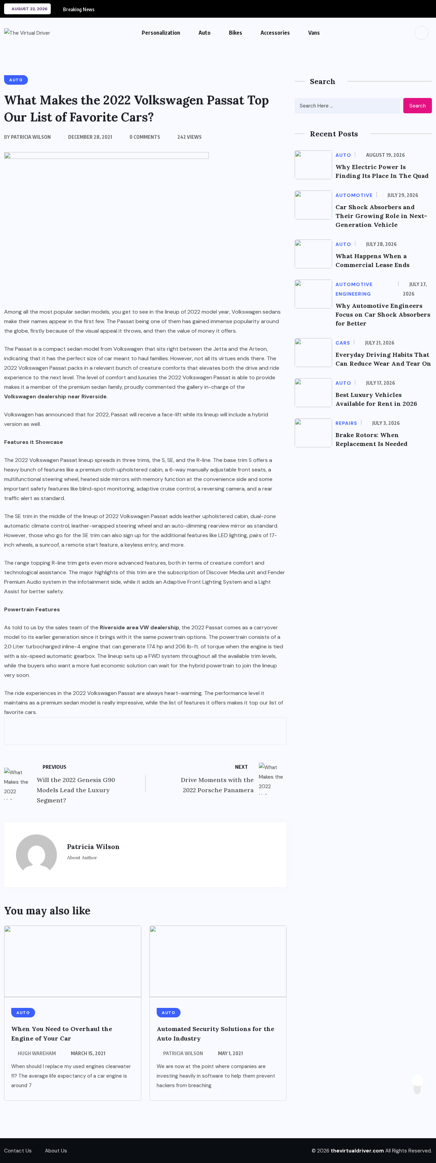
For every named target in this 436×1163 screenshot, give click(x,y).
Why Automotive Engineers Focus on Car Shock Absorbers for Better (383, 314)
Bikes (235, 32)
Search (417, 105)
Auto (205, 32)
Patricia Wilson (183, 1053)
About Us (56, 1150)
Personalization (161, 32)
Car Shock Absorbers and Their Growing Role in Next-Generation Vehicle (381, 216)
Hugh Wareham (37, 1053)
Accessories (275, 32)
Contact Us (18, 1150)
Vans (314, 32)
